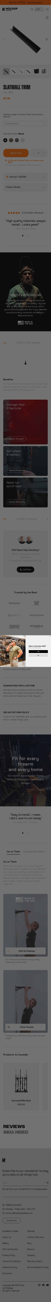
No (38, 655)
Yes (38, 651)
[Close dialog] (50, 636)
